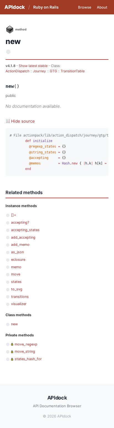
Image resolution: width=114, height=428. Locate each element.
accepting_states (25, 230)
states (16, 282)
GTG (53, 71)
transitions (20, 297)
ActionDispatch (17, 71)
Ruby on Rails (46, 7)
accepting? (20, 222)
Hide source (23, 121)
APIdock (14, 7)
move (15, 274)
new (14, 324)
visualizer (19, 304)
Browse (84, 7)
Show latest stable (33, 66)
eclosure (18, 259)
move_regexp (26, 344)
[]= (13, 215)
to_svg (16, 289)
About (102, 7)
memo (16, 267)
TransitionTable (73, 71)
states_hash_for (28, 359)
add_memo (20, 245)
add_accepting (23, 237)
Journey (39, 71)
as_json (17, 252)
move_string (25, 351)
